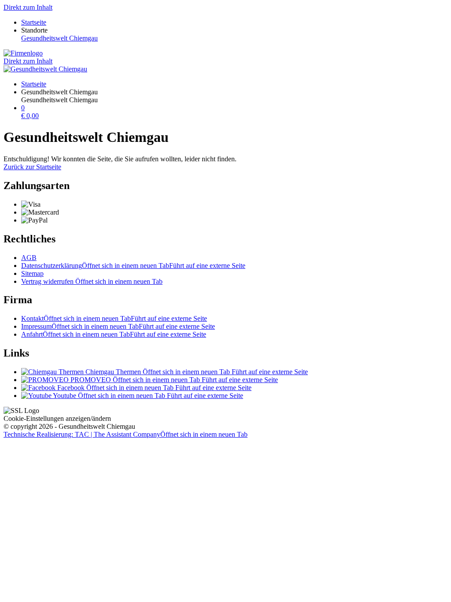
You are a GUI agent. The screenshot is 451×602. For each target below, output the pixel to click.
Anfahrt (113, 334)
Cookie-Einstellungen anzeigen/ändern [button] (57, 418)
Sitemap (32, 273)
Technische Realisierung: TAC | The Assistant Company (126, 434)
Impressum (118, 326)
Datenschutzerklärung (133, 265)
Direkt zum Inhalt (28, 7)
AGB (29, 257)
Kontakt (114, 318)
